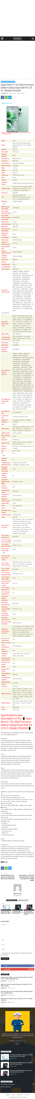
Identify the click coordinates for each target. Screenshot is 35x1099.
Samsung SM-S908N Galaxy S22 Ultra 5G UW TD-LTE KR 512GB (17, 912)
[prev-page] (16, 917)
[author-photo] (17, 888)
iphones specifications (6, 1086)
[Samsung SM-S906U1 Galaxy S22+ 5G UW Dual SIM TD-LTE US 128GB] (6, 907)
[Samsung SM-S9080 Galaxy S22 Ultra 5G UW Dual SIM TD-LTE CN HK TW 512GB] (29, 907)
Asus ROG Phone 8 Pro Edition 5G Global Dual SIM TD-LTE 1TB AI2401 (8, 876)
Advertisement (20, 1094)
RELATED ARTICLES (12, 900)
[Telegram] (10, 97)
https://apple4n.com (17, 895)
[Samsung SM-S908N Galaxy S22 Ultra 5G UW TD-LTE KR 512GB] (17, 907)
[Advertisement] (17, 18)
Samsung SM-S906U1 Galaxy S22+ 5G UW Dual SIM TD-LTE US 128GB (6, 912)
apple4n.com (5, 93)
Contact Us (27, 1094)
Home (2, 78)
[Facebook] (2, 97)
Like (32, 965)
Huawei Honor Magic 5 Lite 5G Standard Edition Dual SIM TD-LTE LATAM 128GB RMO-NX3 (17, 978)
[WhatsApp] (6, 97)
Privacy (13, 1094)
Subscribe (30, 969)
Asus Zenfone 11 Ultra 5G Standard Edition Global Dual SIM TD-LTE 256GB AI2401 (26, 877)
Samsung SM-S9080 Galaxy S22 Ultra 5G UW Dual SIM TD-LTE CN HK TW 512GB (29, 913)
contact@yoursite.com (20, 1040)
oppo (6, 862)
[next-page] (18, 917)
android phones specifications (10, 78)
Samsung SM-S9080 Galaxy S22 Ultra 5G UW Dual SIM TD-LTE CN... (21, 1071)
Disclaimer (8, 1094)
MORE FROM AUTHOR (23, 900)
